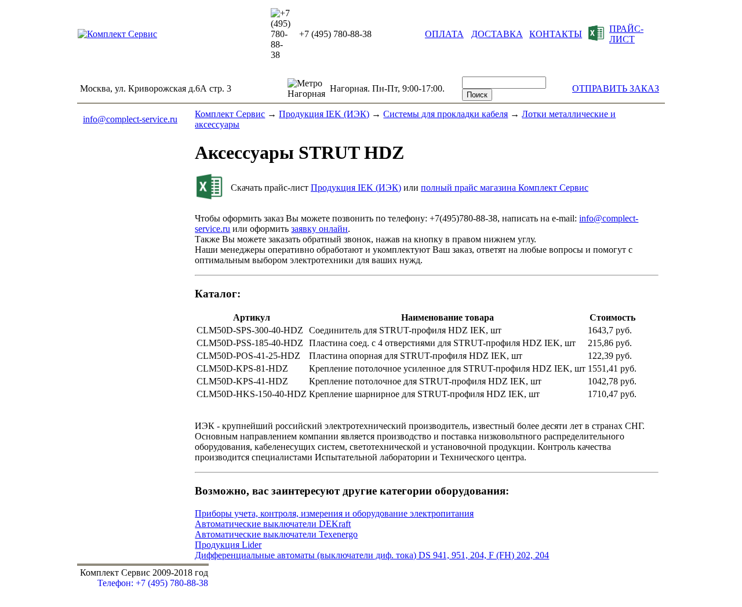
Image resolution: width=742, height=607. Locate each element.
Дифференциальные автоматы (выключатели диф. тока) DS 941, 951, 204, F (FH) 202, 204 (372, 555)
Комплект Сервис (230, 114)
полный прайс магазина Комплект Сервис (504, 187)
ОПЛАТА (444, 34)
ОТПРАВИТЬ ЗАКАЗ (615, 88)
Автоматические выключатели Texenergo (276, 534)
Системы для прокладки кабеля (445, 114)
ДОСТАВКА (497, 34)
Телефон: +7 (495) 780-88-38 (152, 583)
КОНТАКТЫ (555, 34)
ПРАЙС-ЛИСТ (626, 34)
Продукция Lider (228, 545)
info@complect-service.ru (130, 119)
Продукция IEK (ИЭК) (324, 114)
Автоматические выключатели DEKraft (273, 524)
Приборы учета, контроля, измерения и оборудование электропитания (334, 513)
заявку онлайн (319, 229)
